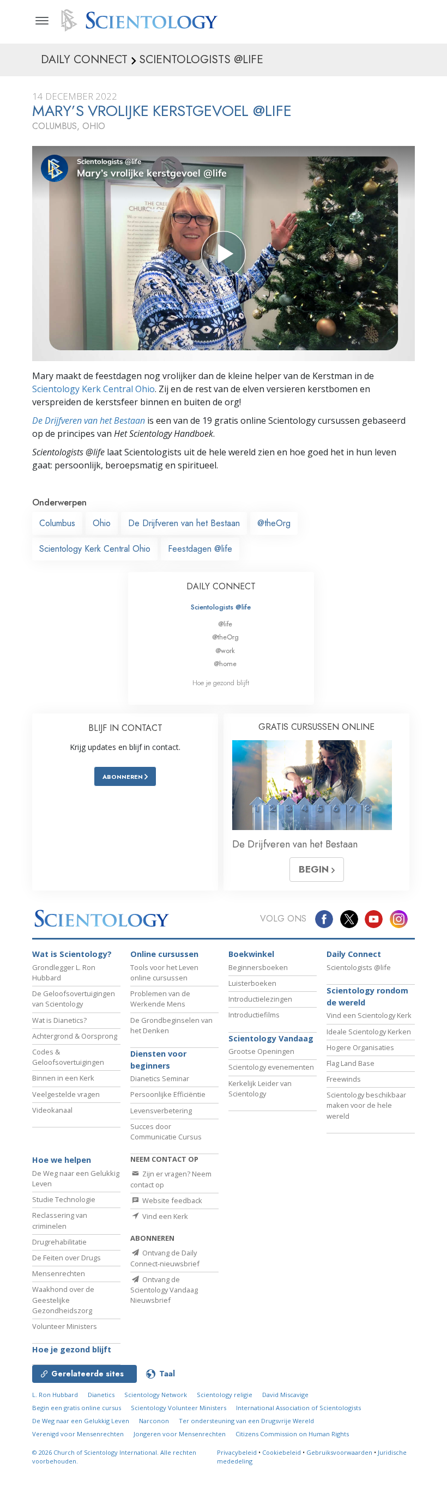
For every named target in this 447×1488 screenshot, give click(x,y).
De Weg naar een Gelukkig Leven (80, 1421)
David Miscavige (285, 1395)
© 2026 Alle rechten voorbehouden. (114, 1457)
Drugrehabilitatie (59, 1242)
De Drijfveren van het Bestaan (88, 420)
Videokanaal (52, 1110)
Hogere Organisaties (360, 1047)
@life (225, 624)
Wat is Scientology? (72, 954)
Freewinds (344, 1079)
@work (225, 650)
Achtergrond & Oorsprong (74, 1036)
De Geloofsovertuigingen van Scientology (73, 999)
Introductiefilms (254, 1015)
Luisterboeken (252, 983)
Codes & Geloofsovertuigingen (68, 1057)
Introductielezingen (260, 999)
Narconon (154, 1421)
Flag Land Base (350, 1063)
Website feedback (171, 1200)
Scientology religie (224, 1395)
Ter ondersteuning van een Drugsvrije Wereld (246, 1421)
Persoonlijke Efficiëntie (168, 1094)
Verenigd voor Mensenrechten (78, 1434)
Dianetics (101, 1395)
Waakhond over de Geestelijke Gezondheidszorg (63, 1299)
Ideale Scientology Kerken (369, 1031)
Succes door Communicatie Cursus (166, 1131)
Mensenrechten (58, 1273)
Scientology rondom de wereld (367, 996)
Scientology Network (155, 1395)
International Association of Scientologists (298, 1408)
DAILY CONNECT (221, 586)
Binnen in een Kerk (63, 1078)
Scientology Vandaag (270, 1038)
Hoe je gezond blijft (220, 683)
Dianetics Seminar (159, 1078)
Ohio (102, 523)
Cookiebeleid (281, 1452)
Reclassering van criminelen (59, 1220)
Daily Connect (354, 954)
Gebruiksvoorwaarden (339, 1452)
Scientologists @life (221, 607)
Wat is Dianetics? (59, 1020)
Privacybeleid (237, 1452)
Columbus (57, 523)
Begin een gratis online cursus (76, 1408)
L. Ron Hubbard (55, 1395)
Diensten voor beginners (158, 1059)
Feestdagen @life (200, 548)
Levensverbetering (161, 1110)
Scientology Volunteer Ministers (178, 1408)
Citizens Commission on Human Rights (292, 1434)
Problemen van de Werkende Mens (160, 999)
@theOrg (274, 523)
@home (225, 663)
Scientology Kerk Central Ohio (93, 389)
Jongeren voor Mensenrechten (180, 1434)
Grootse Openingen (261, 1051)
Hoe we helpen (61, 1160)
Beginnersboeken (258, 967)
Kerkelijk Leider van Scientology (260, 1088)
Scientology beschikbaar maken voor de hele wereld (366, 1105)
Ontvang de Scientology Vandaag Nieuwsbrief (164, 1289)
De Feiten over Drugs (66, 1258)
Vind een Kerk (164, 1216)
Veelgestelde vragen (66, 1094)
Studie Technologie (63, 1199)
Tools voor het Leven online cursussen (164, 972)
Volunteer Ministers (64, 1326)
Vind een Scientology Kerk (369, 1015)
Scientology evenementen (271, 1067)
